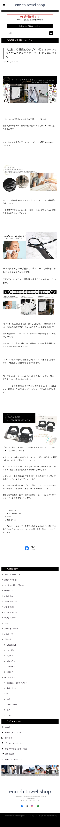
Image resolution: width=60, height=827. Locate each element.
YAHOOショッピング (13, 760)
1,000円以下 (11, 645)
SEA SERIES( (12, 704)
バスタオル (8, 596)
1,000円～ (11, 650)
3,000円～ (11, 661)
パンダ (9, 715)
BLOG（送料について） (15, 732)
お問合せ (8, 738)
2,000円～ (11, 656)
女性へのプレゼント (12, 574)
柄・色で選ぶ (9, 677)
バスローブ (8, 634)
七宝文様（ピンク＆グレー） (18, 683)
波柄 (8, 699)
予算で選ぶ (8, 639)
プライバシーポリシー (14, 743)
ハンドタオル (9, 607)
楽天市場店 (9, 754)
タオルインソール (11, 629)
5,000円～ (11, 672)
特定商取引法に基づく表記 (16, 749)
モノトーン (11, 710)
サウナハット (9, 591)
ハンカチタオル (10, 612)
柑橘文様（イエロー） (15, 688)
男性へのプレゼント (12, 580)
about (7, 727)
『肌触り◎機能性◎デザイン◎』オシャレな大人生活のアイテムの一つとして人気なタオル (31, 53)
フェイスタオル (10, 601)
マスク (7, 623)
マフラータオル (10, 618)
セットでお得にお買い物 (14, 585)
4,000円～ (11, 666)
